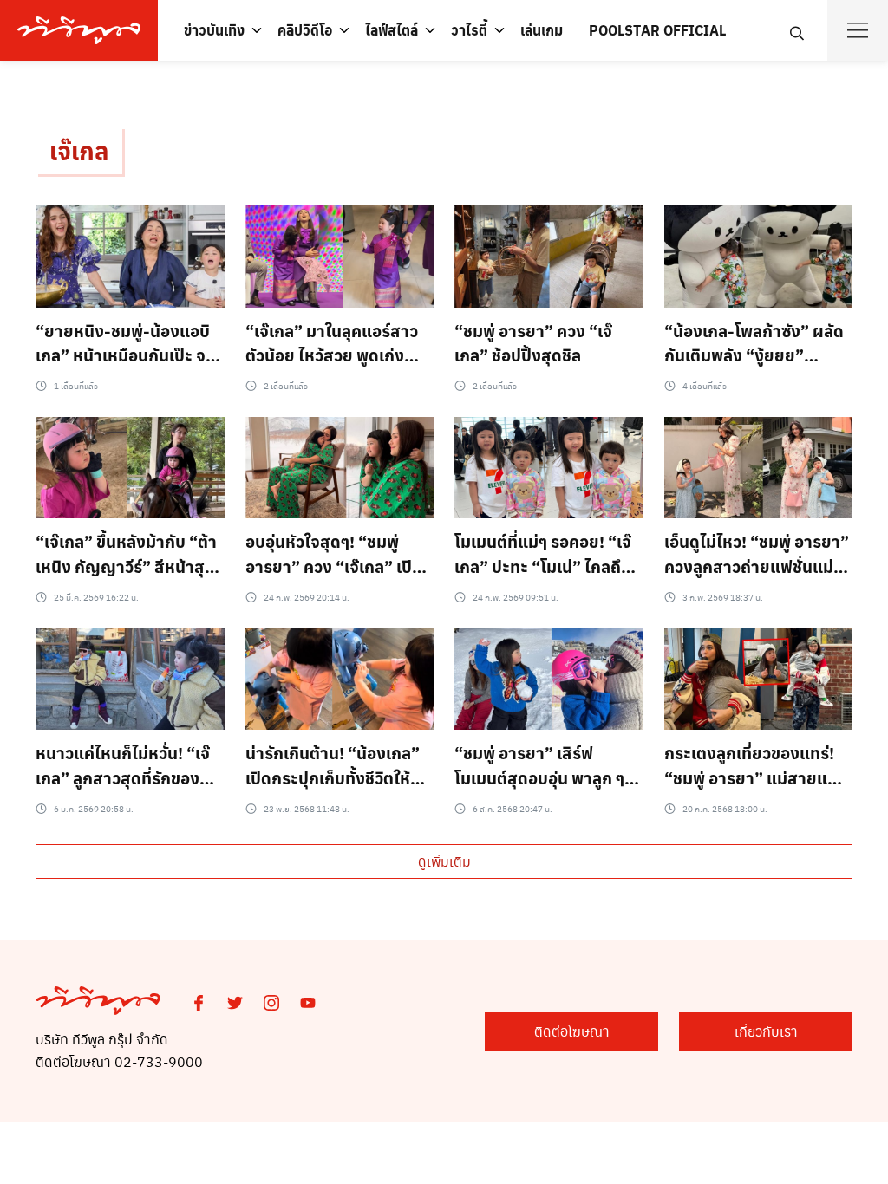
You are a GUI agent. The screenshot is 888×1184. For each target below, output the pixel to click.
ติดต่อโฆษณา (572, 1031)
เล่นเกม (541, 30)
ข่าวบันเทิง (214, 30)
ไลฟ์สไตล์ (391, 30)
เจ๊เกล (78, 150)
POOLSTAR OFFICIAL (657, 30)
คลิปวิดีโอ (305, 30)
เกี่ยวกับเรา (766, 1031)
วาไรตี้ (469, 30)
